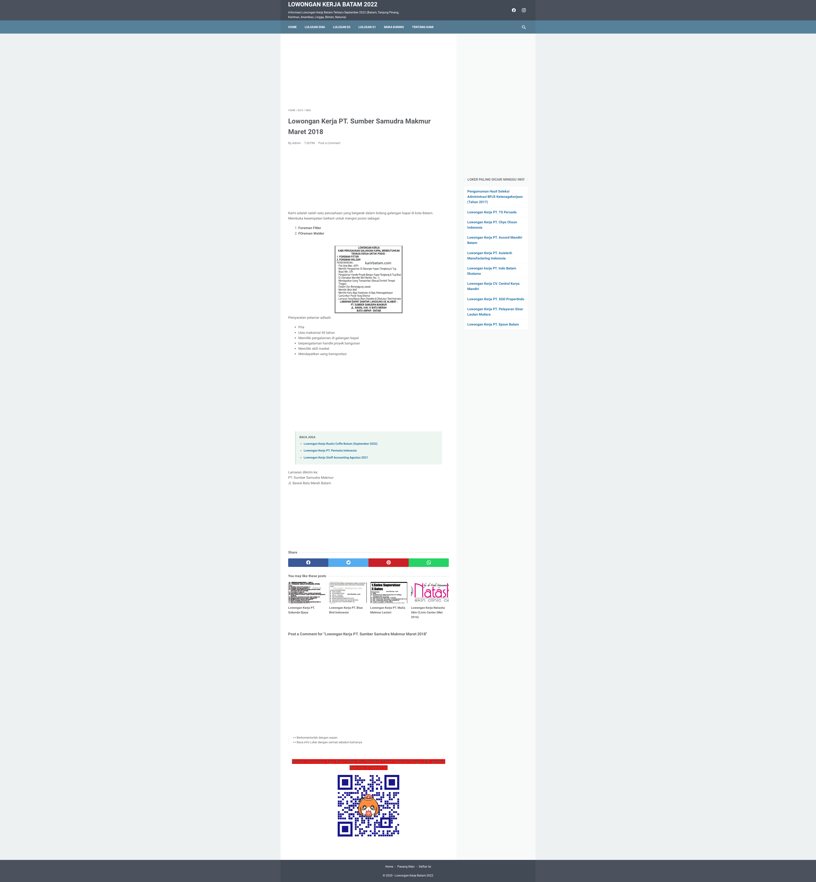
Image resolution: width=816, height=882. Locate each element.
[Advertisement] (368, 71)
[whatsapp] (429, 562)
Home (292, 27)
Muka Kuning (394, 27)
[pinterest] (388, 562)
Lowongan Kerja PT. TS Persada (492, 212)
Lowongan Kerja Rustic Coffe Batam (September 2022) (341, 444)
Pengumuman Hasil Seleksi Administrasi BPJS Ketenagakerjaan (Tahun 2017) (495, 196)
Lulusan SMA (315, 27)
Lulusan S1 (367, 27)
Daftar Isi (425, 866)
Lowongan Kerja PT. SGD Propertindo (495, 299)
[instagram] (523, 10)
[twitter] (348, 562)
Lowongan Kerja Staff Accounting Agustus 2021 (336, 457)
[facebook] (513, 10)
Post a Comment (329, 143)
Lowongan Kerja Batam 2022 (332, 4)
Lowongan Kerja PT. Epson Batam (493, 324)
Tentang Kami (423, 27)
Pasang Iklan (406, 866)
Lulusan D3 (341, 27)
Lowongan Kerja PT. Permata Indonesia (330, 450)
